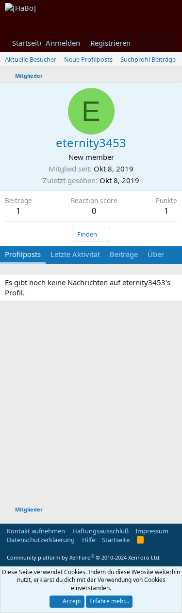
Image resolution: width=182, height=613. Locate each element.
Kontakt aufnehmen (36, 531)
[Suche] (167, 43)
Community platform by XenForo (84, 557)
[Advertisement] (91, 405)
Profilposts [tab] (23, 254)
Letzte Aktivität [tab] (75, 254)
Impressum (151, 531)
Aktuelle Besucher (30, 59)
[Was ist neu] (148, 43)
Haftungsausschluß (100, 531)
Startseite (27, 43)
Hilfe (88, 539)
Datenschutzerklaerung (41, 539)
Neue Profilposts (88, 59)
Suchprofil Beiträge (148, 59)
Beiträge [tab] (124, 254)
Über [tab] (156, 254)
